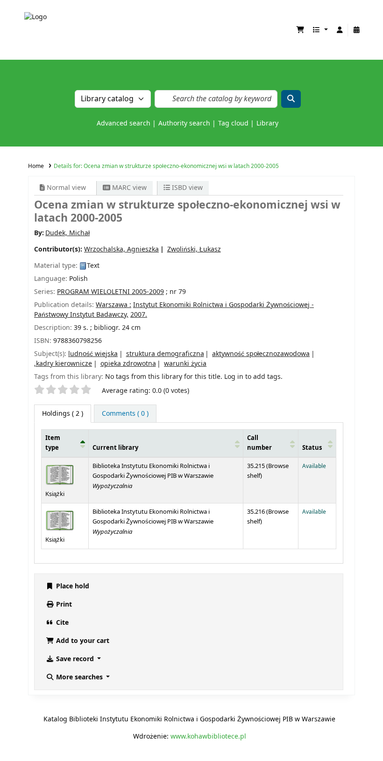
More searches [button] (79, 677)
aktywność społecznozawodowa (261, 354)
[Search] (291, 99)
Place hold (71, 586)
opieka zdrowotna (128, 364)
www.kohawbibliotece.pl (208, 736)
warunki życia (185, 364)
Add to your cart (81, 641)
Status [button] (312, 448)
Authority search (184, 123)
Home (36, 166)
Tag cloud (233, 123)
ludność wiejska (93, 354)
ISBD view (186, 188)
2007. (138, 315)
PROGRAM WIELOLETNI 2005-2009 (110, 292)
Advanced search (123, 123)
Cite (61, 623)
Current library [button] (115, 448)
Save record (75, 659)
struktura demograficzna (165, 354)
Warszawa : (113, 305)
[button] (300, 30)
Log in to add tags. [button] (253, 377)
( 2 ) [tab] (62, 414)
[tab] (125, 414)
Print (63, 604)
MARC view (128, 188)
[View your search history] (356, 30)
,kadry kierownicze (63, 364)
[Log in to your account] (340, 30)
